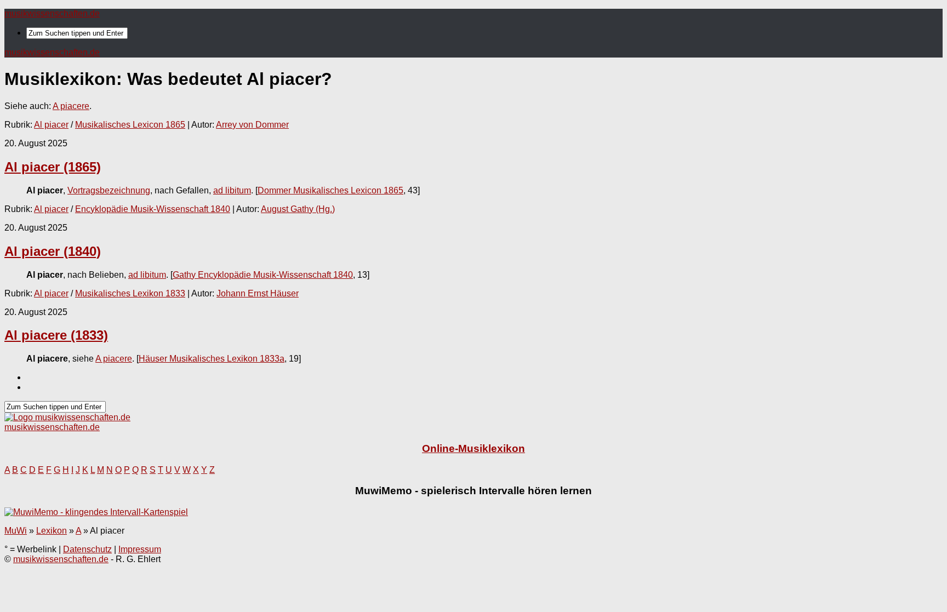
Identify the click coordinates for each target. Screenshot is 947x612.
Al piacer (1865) (52, 166)
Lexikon (51, 530)
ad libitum (232, 190)
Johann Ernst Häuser (257, 293)
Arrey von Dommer (252, 124)
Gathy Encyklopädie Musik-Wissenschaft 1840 (263, 274)
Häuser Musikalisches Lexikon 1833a (211, 358)
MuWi (15, 530)
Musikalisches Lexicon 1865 (130, 124)
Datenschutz (87, 549)
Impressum (139, 549)
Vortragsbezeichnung (108, 190)
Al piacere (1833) (56, 335)
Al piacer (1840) (52, 251)
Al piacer (51, 124)
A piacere (71, 106)
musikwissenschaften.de (52, 13)
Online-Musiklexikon (473, 448)
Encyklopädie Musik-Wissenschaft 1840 (152, 209)
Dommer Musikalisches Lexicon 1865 (330, 190)
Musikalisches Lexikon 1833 (130, 293)
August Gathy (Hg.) (298, 209)
